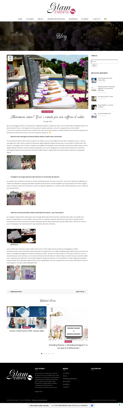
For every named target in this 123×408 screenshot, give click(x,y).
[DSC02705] (14, 236)
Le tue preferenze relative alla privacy (70, 405)
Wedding (49, 111)
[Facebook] (19, 384)
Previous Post (16, 292)
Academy (85, 19)
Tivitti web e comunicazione (108, 400)
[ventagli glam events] (28, 162)
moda (44, 111)
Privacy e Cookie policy (39, 400)
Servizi (40, 19)
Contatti (96, 19)
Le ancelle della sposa (104, 113)
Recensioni (73, 19)
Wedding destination (70, 379)
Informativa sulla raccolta (39, 405)
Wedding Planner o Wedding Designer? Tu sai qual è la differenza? (106, 88)
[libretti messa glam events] (28, 236)
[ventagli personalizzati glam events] (14, 162)
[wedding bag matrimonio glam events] (28, 272)
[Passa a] (105, 19)
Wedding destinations (56, 19)
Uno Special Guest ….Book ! (105, 96)
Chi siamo (30, 19)
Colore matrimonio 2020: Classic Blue (26, 331)
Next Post (80, 292)
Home (20, 19)
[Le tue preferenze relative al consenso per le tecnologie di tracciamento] (119, 404)
